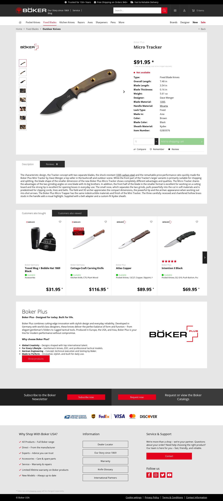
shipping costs (149, 66)
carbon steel (128, 174)
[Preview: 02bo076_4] (23, 90)
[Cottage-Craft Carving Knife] (89, 239)
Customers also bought (34, 213)
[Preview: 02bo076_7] (23, 117)
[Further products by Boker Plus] (29, 47)
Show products (36, 358)
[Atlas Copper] (134, 239)
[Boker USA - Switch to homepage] (31, 10)
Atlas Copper (123, 268)
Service (76, 10)
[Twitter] (163, 474)
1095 (162, 101)
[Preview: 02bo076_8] (23, 127)
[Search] (164, 10)
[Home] (20, 22)
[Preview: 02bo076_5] (23, 99)
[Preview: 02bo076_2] (23, 72)
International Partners (105, 477)
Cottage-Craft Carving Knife (87, 268)
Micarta (164, 105)
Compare (141, 149)
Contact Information (196, 497)
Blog (50, 13)
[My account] (184, 10)
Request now (137, 397)
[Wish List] (175, 10)
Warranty (105, 461)
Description (28, 164)
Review (175, 149)
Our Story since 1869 (58, 10)
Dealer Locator (105, 444)
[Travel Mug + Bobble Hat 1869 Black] (43, 239)
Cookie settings (134, 497)
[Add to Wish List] (60, 222)
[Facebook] (149, 474)
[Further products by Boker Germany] (30, 225)
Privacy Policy (152, 497)
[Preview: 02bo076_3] (23, 81)
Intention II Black (172, 268)
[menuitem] (58, 10)
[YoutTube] (170, 474)
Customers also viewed (69, 213)
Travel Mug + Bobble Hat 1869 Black (42, 270)
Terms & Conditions (172, 497)
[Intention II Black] (180, 239)
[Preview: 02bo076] (23, 63)
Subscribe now (86, 397)
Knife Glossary (105, 469)
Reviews (52, 164)
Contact (169, 456)
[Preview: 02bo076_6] (23, 108)
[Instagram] (156, 474)
